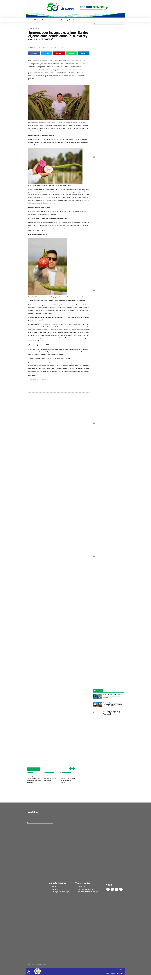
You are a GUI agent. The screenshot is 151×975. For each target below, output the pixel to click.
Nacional (45, 20)
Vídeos (62, 20)
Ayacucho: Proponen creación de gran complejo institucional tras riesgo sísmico (112, 713)
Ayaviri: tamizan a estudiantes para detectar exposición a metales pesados (113, 696)
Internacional (54, 20)
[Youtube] (116, 889)
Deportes (68, 20)
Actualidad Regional (34, 20)
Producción (45, 379)
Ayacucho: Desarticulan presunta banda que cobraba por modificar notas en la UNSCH (112, 704)
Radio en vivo (77, 20)
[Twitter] (112, 889)
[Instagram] (121, 889)
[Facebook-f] (108, 889)
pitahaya (39, 379)
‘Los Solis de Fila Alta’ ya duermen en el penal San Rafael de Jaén (50, 778)
